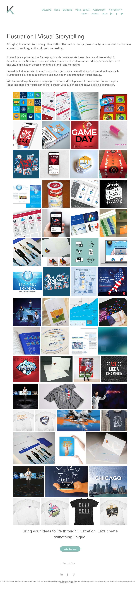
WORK (57, 10)
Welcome (46, 10)
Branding (67, 10)
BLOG (105, 13)
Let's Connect (70, 549)
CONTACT (95, 13)
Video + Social (82, 10)
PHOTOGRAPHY (115, 10)
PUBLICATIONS (99, 10)
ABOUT (84, 13)
